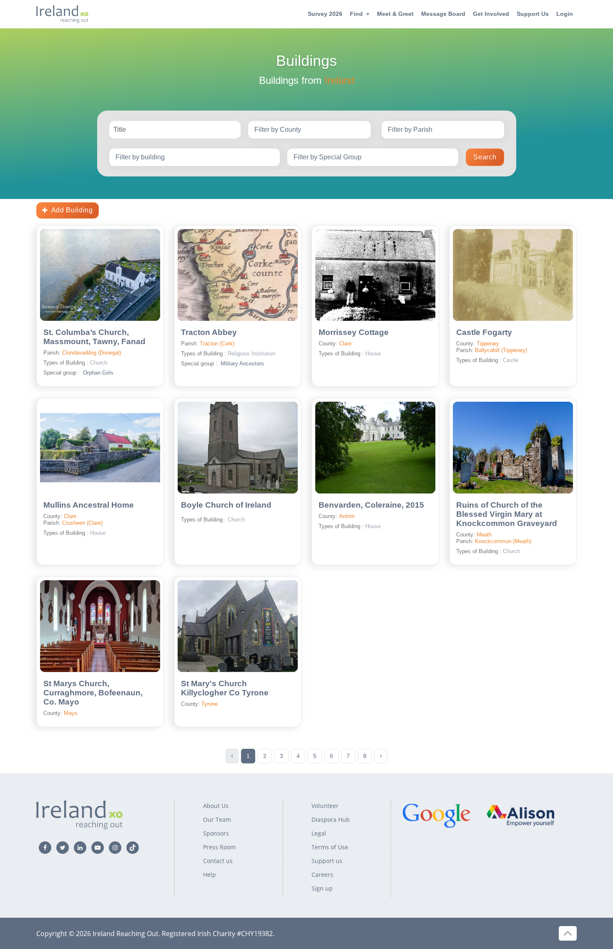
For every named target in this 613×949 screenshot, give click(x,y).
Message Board (443, 13)
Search (484, 157)
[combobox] (309, 129)
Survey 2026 (325, 13)
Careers (322, 875)
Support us (327, 861)
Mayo (70, 713)
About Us (216, 806)
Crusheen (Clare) (82, 523)
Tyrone (209, 704)
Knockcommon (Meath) (503, 541)
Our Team (217, 819)
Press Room (219, 847)
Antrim (347, 516)
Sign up (322, 888)
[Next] (380, 756)
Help (209, 875)
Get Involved (491, 13)
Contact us (218, 861)
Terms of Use (330, 847)
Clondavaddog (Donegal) (91, 353)
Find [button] (356, 13)
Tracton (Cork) (217, 343)
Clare (345, 343)
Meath (484, 534)
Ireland (339, 80)
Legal (319, 833)
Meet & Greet (395, 13)
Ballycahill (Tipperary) (501, 350)
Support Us (533, 13)
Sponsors (216, 833)
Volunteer (325, 806)
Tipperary (488, 343)
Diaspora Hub (331, 819)
